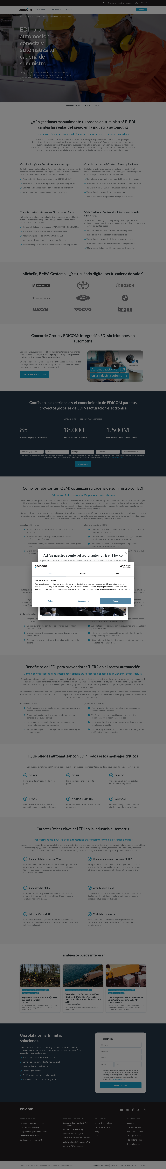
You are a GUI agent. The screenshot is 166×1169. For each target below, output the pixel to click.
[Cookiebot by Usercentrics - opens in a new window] (121, 566)
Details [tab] (83, 573)
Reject (50, 601)
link (129, 589)
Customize (81, 601)
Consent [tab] (49, 573)
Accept (115, 601)
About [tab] (116, 573)
